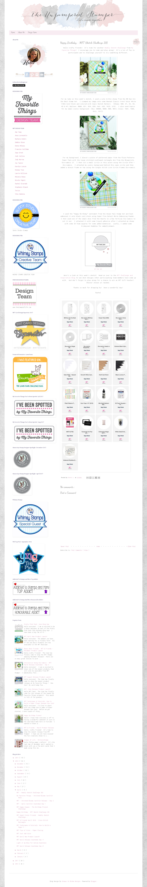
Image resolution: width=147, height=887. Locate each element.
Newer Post (65, 546)
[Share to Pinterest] (99, 477)
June (19, 783)
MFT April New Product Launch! (35, 636)
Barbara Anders (20, 139)
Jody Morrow (19, 159)
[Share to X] (93, 477)
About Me (21, 32)
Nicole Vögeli (20, 180)
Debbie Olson (20, 142)
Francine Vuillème (22, 149)
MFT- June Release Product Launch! (37, 689)
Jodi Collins (20, 156)
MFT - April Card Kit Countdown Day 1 (31, 804)
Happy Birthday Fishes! (33, 715)
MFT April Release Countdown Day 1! (30, 840)
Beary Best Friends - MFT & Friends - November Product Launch (38, 650)
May (18, 786)
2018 (17, 761)
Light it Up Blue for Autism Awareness (31, 843)
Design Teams (32, 32)
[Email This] (87, 477)
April (19, 790)
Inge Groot (19, 153)
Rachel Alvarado (21, 184)
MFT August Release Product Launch (37, 677)
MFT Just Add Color (24, 833)
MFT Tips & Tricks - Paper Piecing (30, 830)
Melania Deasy (20, 177)
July (19, 780)
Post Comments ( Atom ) (80, 550)
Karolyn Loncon (20, 166)
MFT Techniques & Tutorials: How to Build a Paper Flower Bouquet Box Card (39, 702)
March (19, 850)
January (20, 857)
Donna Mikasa (20, 146)
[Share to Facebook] (96, 477)
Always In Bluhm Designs (71, 881)
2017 (17, 861)
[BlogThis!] (90, 477)
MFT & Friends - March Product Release (39, 728)
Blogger (93, 881)
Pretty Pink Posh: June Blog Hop (36, 624)
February (20, 853)
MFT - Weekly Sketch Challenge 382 (30, 792)
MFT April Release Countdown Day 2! (30, 846)
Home (13, 32)
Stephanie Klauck (21, 187)
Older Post (132, 546)
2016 (17, 864)
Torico (17, 190)
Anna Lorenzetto (21, 135)
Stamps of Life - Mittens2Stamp (36, 740)
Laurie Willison (21, 173)
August (20, 777)
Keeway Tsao (19, 170)
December (20, 764)
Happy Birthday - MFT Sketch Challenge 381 (33, 812)
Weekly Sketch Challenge (115, 48)
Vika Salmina (20, 194)
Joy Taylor (19, 163)
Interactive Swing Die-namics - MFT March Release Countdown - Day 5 (37, 664)
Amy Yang (18, 132)
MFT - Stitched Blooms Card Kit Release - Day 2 (35, 801)
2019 (17, 758)
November (20, 767)
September (21, 773)
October (20, 770)
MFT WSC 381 (98, 269)
